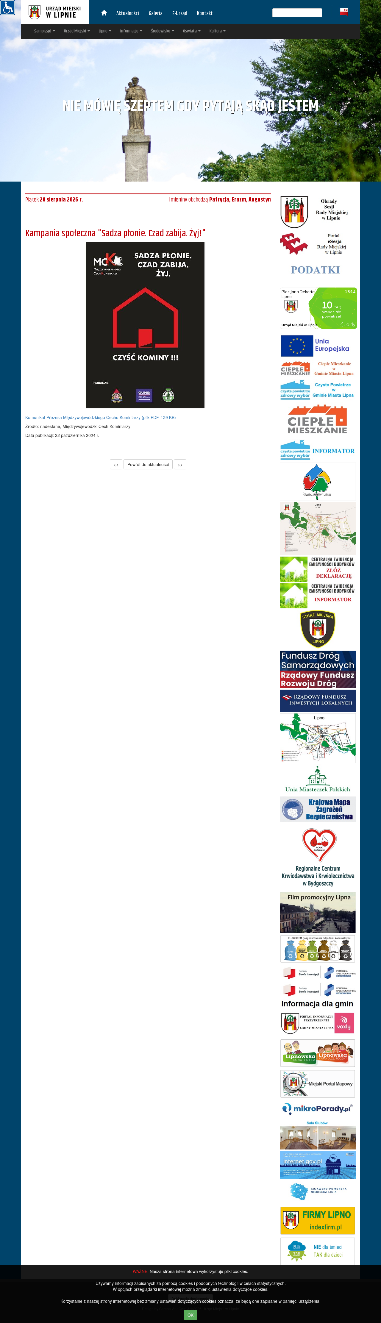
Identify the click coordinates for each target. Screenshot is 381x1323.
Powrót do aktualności (148, 464)
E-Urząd (179, 14)
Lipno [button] (103, 31)
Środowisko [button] (161, 31)
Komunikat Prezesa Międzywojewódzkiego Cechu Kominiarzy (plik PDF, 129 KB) (100, 417)
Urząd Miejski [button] (75, 31)
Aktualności (127, 14)
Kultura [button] (216, 31)
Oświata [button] (190, 31)
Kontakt (205, 14)
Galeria (156, 14)
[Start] (104, 14)
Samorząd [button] (43, 31)
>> (180, 464)
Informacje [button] (129, 31)
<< (116, 464)
